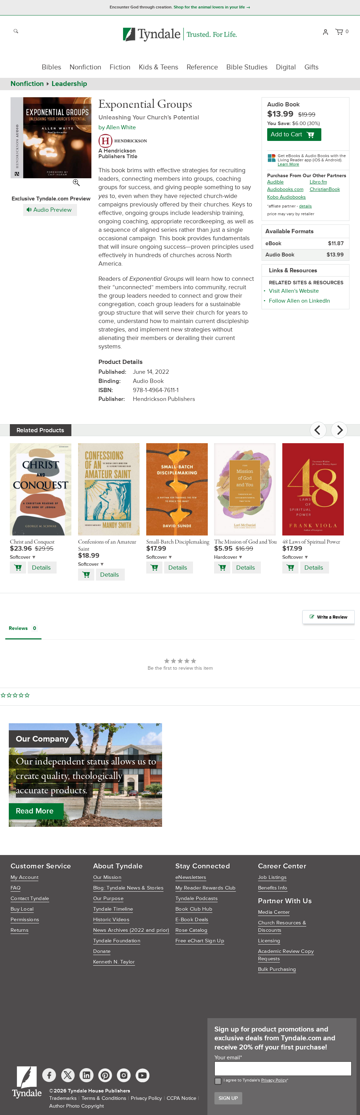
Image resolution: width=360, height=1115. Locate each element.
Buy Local (22, 909)
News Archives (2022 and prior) (131, 930)
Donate (102, 951)
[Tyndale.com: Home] (180, 35)
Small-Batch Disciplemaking (177, 542)
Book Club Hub (193, 909)
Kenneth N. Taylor (114, 962)
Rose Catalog (191, 930)
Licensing (269, 940)
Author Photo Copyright (76, 1106)
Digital (286, 67)
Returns (19, 930)
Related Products (40, 430)
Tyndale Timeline (113, 909)
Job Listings (272, 877)
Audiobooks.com (285, 189)
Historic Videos (111, 919)
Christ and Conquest (32, 542)
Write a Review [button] (332, 617)
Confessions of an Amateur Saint (107, 545)
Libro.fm (318, 182)
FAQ (15, 888)
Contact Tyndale (30, 898)
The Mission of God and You (245, 542)
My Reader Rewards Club (205, 888)
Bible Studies (247, 67)
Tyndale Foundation (116, 940)
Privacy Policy (274, 1080)
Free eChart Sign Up (199, 940)
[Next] (339, 430)
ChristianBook (325, 189)
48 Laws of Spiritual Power (311, 542)
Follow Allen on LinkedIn (299, 300)
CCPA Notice (181, 1098)
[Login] (325, 31)
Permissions (25, 919)
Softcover (20, 557)
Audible (275, 182)
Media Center (274, 912)
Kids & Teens (158, 67)
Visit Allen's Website (294, 291)
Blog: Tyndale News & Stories (128, 888)
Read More (34, 811)
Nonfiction (85, 67)
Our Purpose (108, 898)
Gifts (311, 67)
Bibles (51, 67)
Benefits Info (273, 888)
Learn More (288, 164)
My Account (24, 877)
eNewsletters (190, 877)
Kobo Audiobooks (286, 197)
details (305, 206)
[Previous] (318, 430)
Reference (202, 67)
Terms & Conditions (104, 1098)
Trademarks (63, 1098)
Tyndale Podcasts (196, 898)
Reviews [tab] (18, 628)
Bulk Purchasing (277, 969)
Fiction (120, 67)
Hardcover (225, 557)
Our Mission (107, 877)
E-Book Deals (191, 919)
